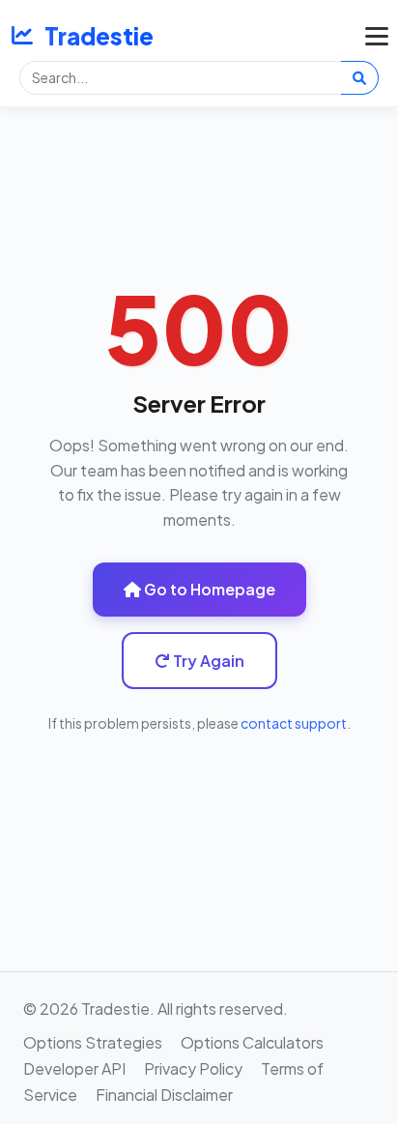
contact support (294, 723)
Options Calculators (252, 1042)
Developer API (74, 1068)
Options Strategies (92, 1042)
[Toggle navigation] (371, 35)
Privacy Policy (193, 1068)
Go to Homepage (208, 589)
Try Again (207, 660)
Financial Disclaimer (164, 1094)
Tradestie (99, 35)
